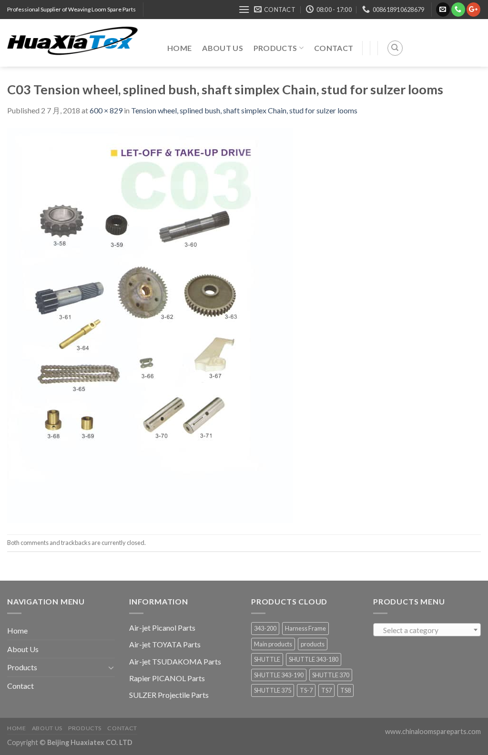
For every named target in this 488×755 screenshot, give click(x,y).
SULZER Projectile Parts (169, 694)
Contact (333, 47)
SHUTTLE (267, 659)
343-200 (265, 628)
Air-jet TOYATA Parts (165, 644)
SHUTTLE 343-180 (313, 659)
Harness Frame (305, 628)
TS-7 (306, 690)
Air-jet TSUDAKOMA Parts (175, 661)
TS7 (326, 690)
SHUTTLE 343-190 (279, 675)
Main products (273, 644)
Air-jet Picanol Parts (162, 627)
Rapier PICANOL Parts (167, 678)
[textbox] (427, 630)
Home (179, 47)
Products (275, 47)
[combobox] (427, 629)
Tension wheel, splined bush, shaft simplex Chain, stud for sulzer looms (244, 110)
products (313, 644)
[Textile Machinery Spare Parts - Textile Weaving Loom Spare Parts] (80, 43)
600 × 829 (106, 110)
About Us (222, 47)
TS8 (345, 690)
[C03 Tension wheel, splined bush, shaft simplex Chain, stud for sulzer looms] (150, 324)
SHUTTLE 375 (272, 690)
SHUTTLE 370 (330, 675)
